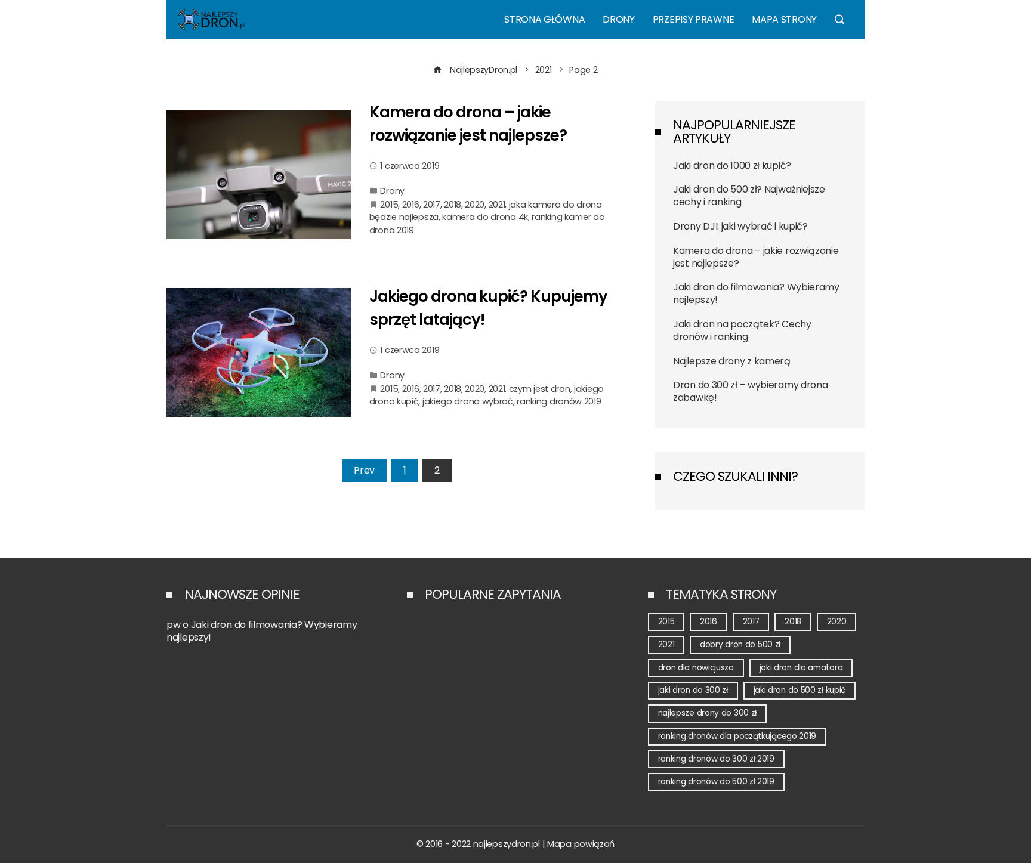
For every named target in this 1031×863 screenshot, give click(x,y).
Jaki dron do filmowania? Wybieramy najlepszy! (756, 293)
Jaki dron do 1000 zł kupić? (732, 165)
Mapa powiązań (581, 844)
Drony (619, 19)
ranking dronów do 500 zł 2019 (716, 781)
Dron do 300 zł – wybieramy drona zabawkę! (750, 391)
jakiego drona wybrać (467, 401)
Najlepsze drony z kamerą (732, 361)
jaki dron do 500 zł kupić (800, 690)
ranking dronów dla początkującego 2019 (737, 736)
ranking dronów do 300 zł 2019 (716, 759)
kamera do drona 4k (485, 217)
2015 (389, 205)
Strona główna (544, 19)
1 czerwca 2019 (409, 166)
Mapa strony (784, 19)
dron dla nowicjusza (696, 667)
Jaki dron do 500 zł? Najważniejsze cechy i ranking (749, 196)
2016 (410, 205)
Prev (364, 470)
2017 (431, 205)
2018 (452, 205)
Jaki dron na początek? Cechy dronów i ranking (742, 330)
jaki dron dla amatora (801, 667)
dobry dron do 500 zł (740, 644)
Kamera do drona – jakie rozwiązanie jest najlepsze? (756, 257)
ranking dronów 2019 (559, 401)
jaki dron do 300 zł (693, 690)
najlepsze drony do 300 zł (707, 713)
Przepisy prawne (693, 19)
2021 (497, 205)
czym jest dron (539, 389)
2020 (474, 205)
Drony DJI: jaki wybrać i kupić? (740, 226)
